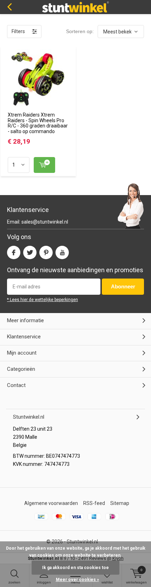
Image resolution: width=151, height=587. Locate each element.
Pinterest (46, 252)
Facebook (13, 252)
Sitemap (119, 503)
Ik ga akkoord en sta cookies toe (75, 567)
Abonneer (123, 286)
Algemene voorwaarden (51, 503)
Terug (9, 7)
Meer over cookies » (77, 579)
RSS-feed (94, 503)
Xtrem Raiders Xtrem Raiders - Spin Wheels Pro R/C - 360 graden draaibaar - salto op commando (38, 123)
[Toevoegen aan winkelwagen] (44, 165)
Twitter (30, 252)
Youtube (62, 252)
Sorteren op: (80, 31)
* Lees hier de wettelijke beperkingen (42, 299)
